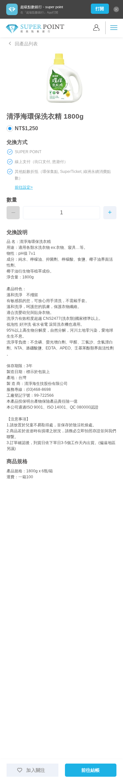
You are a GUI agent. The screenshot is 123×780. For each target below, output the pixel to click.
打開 (99, 8)
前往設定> (24, 187)
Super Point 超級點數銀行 (34, 29)
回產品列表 (26, 43)
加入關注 (35, 770)
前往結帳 (90, 770)
